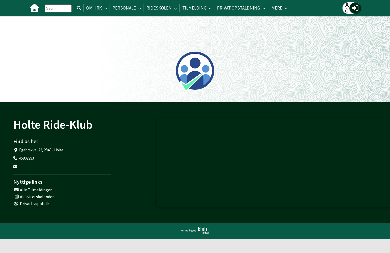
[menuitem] (34, 8)
